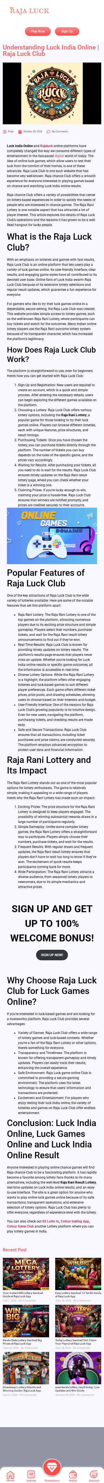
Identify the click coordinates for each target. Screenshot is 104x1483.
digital (59, 156)
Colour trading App (75, 1221)
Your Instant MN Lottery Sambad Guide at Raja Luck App (23, 1294)
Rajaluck (46, 146)
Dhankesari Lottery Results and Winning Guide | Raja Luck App (22, 1389)
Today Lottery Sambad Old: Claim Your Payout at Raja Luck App (76, 1342)
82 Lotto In (50, 1221)
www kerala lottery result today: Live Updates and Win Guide (77, 1389)
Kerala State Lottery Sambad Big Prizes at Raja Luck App (22, 1342)
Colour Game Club (20, 1226)
